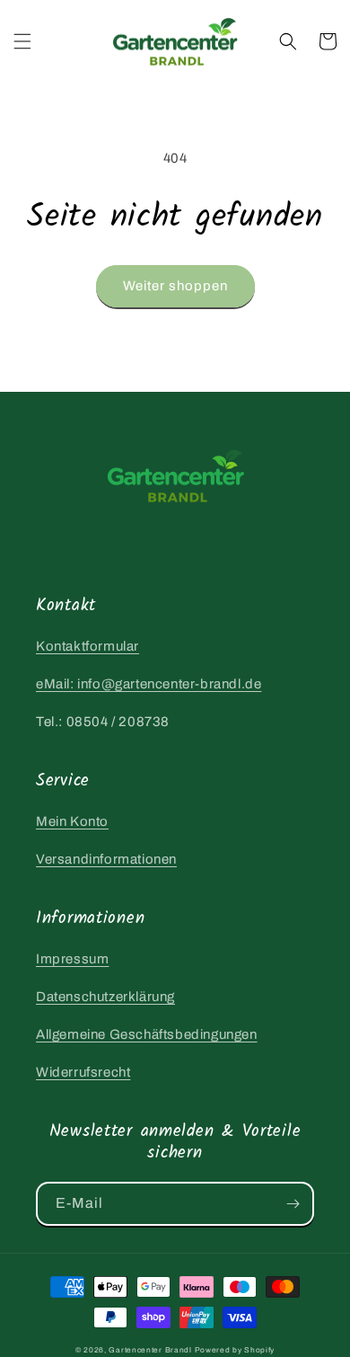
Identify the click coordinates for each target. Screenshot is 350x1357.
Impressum (72, 959)
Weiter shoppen (175, 286)
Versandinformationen (106, 859)
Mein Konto (72, 821)
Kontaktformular (87, 646)
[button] (22, 41)
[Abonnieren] (292, 1204)
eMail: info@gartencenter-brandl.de (148, 684)
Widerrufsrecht (83, 1072)
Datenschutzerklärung (105, 996)
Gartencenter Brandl (150, 1350)
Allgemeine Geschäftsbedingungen (147, 1034)
